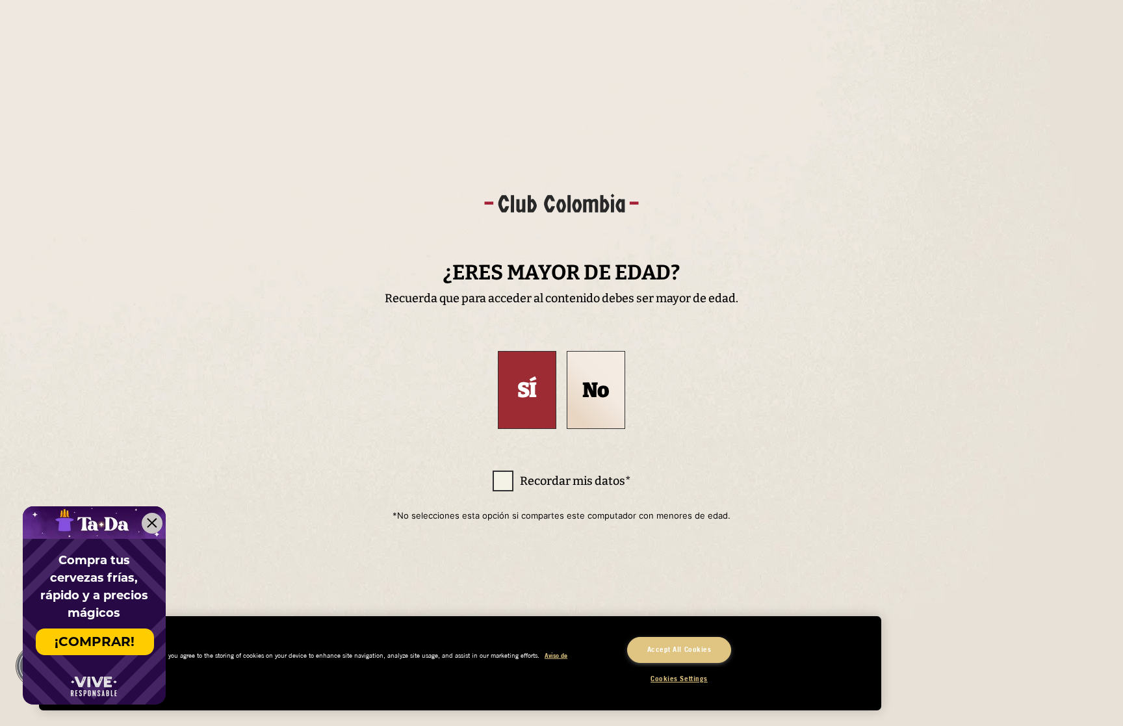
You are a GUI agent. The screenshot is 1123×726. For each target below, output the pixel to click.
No (596, 390)
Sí (527, 390)
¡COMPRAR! (95, 641)
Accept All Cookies (679, 649)
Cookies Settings (679, 678)
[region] (460, 663)
